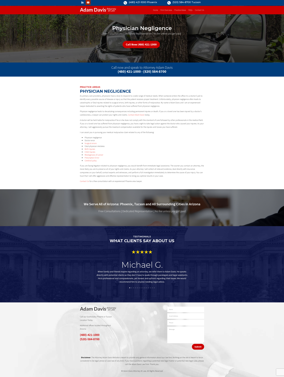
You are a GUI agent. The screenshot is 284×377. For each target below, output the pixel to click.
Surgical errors (91, 143)
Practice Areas (180, 10)
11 (148, 287)
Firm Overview (166, 10)
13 (152, 287)
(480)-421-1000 (89, 335)
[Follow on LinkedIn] (82, 2)
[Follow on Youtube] (88, 2)
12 (150, 287)
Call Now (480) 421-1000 (141, 44)
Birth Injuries (90, 149)
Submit (198, 346)
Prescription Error (92, 157)
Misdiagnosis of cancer (94, 155)
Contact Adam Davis (136, 115)
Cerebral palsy (91, 160)
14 (154, 287)
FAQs (190, 10)
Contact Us (199, 10)
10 (146, 287)
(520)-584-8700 (89, 339)
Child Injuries (90, 152)
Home (155, 10)
